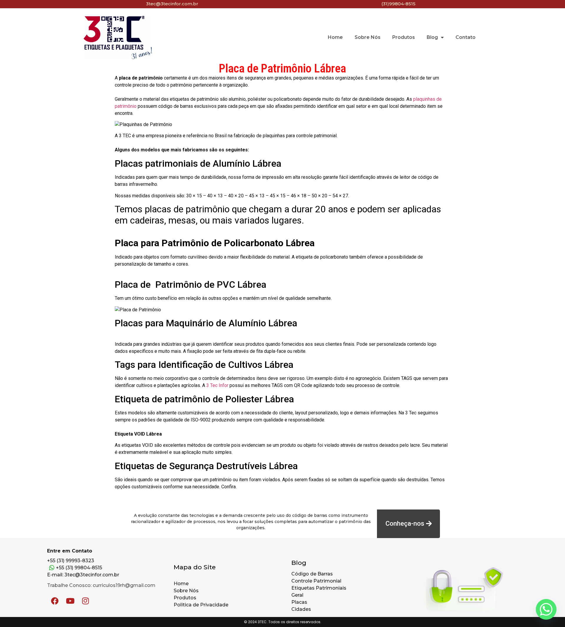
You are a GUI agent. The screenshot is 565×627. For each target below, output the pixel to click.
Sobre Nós (367, 37)
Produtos (403, 37)
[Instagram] (85, 600)
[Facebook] (54, 600)
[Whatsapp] (546, 609)
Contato (466, 37)
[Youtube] (70, 600)
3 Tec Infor (217, 385)
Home (335, 37)
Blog (432, 37)
